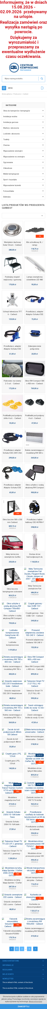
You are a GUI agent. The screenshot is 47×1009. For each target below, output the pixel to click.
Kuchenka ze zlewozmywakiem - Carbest (35, 907)
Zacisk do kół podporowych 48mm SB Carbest (12, 742)
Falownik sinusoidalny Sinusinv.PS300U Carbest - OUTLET (12, 934)
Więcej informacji (35, 1002)
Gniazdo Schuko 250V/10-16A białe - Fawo (12, 824)
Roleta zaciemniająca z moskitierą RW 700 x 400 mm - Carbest (12, 669)
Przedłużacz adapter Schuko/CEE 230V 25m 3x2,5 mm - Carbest (12, 453)
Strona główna (7, 94)
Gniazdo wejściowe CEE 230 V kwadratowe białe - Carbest (12, 693)
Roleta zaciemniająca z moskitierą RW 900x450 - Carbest (34, 931)
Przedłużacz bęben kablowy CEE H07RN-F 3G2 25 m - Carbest (34, 522)
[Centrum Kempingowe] (23, 67)
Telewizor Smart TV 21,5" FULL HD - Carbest (34, 693)
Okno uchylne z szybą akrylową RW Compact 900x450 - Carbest (34, 487)
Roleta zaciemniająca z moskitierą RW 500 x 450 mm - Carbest (34, 453)
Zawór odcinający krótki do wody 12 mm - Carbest (34, 717)
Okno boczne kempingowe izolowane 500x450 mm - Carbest (12, 591)
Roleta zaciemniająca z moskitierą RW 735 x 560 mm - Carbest (12, 717)
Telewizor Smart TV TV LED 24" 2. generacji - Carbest (12, 853)
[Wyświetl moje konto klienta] (42, 88)
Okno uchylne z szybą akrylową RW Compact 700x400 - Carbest (12, 618)
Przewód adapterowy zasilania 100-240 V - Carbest (34, 642)
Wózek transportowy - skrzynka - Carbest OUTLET (34, 880)
